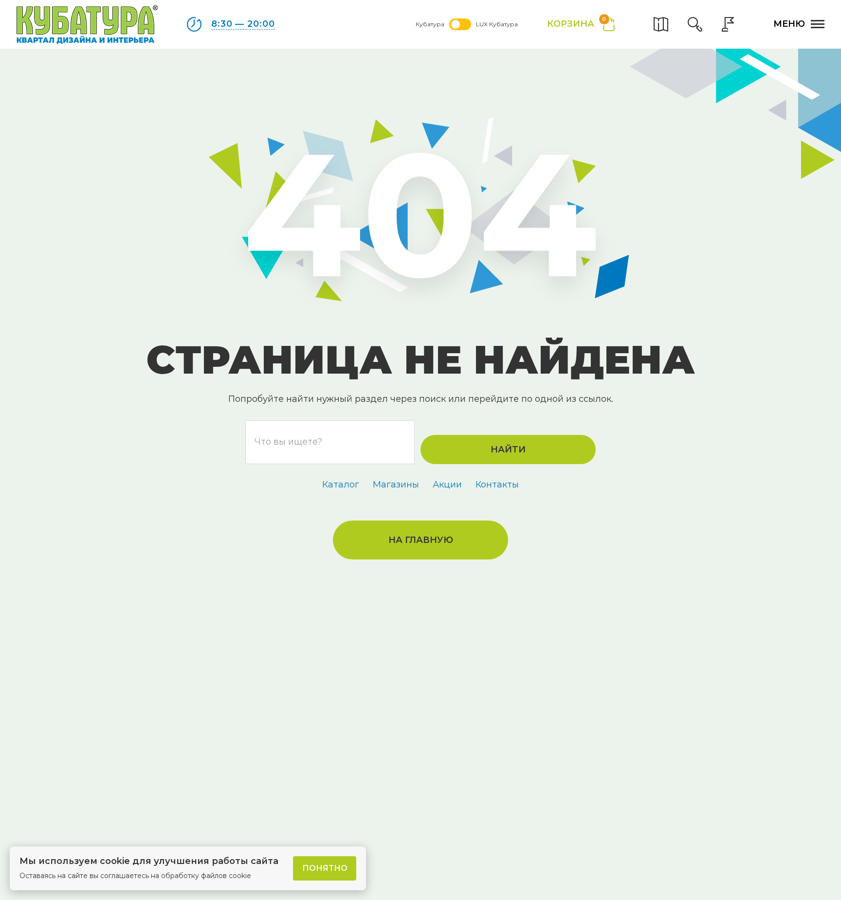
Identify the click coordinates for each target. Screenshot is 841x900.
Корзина (576, 23)
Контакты (497, 484)
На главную (420, 540)
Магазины (396, 484)
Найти (508, 449)
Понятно (324, 868)
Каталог (340, 484)
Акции (447, 484)
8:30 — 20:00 (243, 23)
